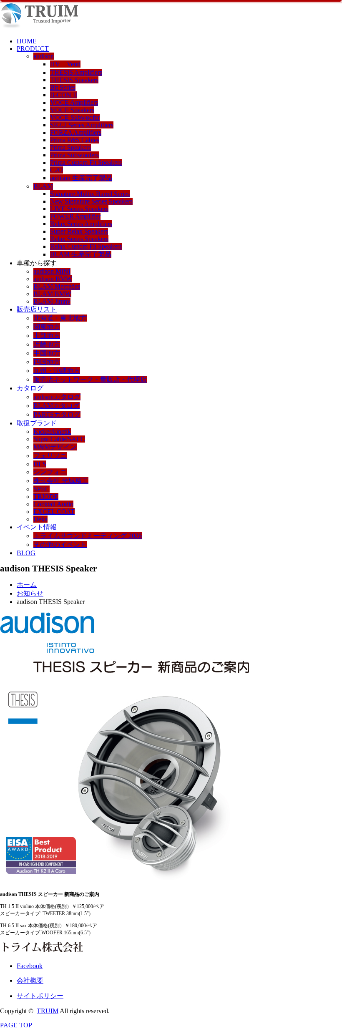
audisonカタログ (56, 396)
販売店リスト (37, 309)
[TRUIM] (39, 26)
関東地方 (46, 326)
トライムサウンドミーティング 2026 (87, 535)
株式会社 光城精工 (60, 480)
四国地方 (46, 361)
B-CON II (63, 94)
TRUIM (47, 1010)
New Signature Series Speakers (91, 201)
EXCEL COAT (54, 511)
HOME (27, 41)
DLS (39, 464)
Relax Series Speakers (79, 238)
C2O (56, 170)
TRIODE (45, 496)
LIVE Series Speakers (79, 208)
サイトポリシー (40, 995)
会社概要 (30, 980)
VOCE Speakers (72, 109)
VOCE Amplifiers (74, 102)
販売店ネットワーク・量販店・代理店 (90, 379)
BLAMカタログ (56, 405)
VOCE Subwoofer (75, 117)
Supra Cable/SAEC (59, 439)
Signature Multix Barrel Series (90, 193)
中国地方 (46, 353)
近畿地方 (46, 344)
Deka (40, 519)
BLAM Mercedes (56, 286)
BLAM (43, 186)
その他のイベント (60, 544)
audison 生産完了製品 (81, 177)
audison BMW (52, 278)
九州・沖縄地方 (56, 370)
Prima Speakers (70, 147)
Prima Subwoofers (74, 155)
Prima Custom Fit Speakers (86, 162)
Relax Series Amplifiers (81, 223)
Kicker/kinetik (52, 431)
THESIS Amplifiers (76, 72)
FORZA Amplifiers (75, 132)
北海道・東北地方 (60, 318)
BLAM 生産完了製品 (80, 254)
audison (43, 56)
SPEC (41, 489)
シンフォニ (50, 472)
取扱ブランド (37, 423)
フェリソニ (50, 455)
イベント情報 (37, 527)
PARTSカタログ (56, 414)
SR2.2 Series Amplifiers (81, 124)
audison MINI (51, 271)
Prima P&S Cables (74, 139)
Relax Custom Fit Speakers (86, 246)
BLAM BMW (52, 293)
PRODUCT (33, 48)
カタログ (30, 388)
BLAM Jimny (51, 301)
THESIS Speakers (74, 79)
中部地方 (46, 335)
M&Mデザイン (55, 446)
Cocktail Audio (53, 504)
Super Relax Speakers (79, 231)
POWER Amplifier (75, 216)
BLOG (26, 552)
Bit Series (62, 87)
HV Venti (65, 64)
